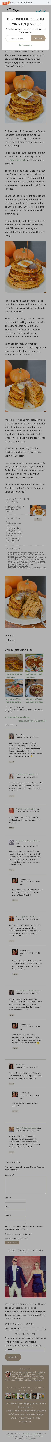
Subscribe (38, 38)
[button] (25, 2)
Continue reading (25, 45)
